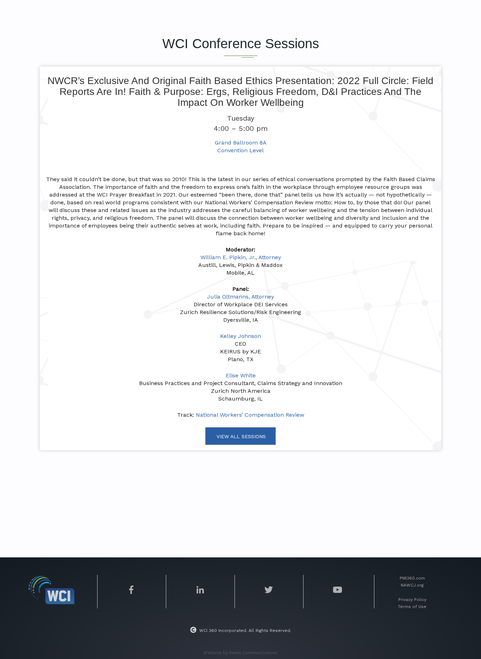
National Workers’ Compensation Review (250, 414)
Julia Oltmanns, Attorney (240, 296)
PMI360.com (412, 578)
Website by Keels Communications (240, 652)
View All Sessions (241, 436)
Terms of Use (412, 606)
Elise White (241, 375)
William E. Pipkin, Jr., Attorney (240, 257)
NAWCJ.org (412, 585)
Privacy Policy (412, 599)
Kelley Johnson (240, 336)
